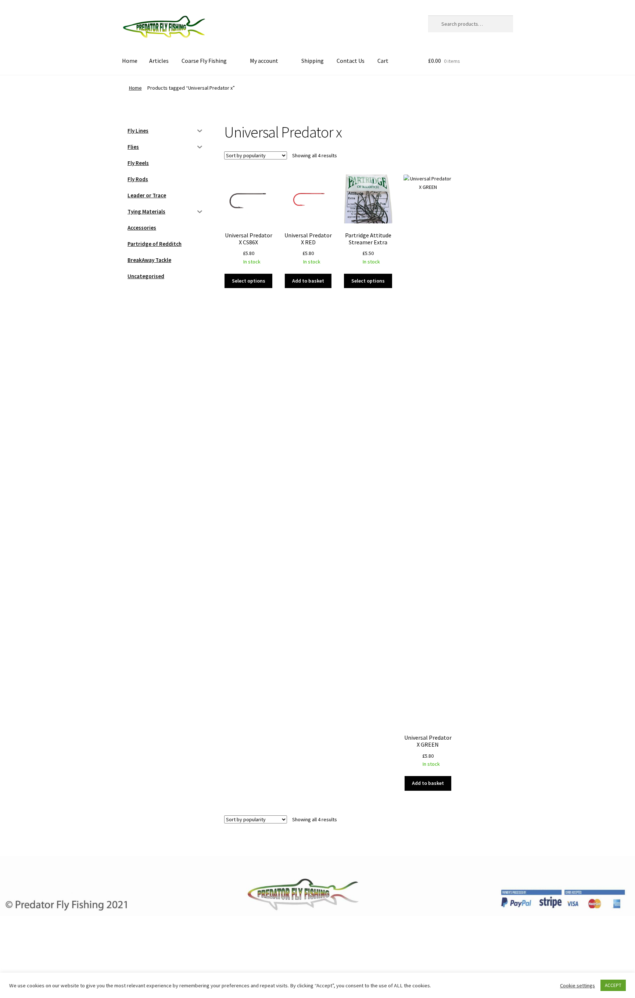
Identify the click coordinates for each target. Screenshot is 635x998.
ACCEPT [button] (613, 985)
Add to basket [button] (308, 280)
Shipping (312, 60)
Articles (159, 60)
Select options (248, 280)
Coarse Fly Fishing (204, 60)
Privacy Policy (139, 955)
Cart (382, 60)
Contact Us (351, 60)
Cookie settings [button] (577, 985)
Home (129, 60)
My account (264, 60)
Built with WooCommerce (194, 955)
